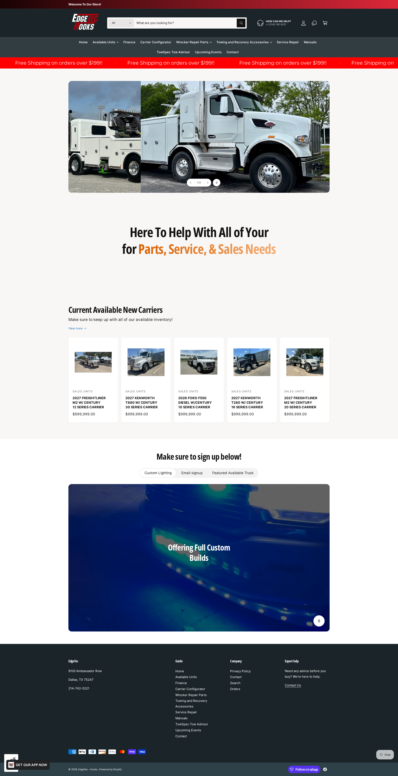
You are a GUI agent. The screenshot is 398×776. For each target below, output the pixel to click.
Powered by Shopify (110, 769)
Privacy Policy (240, 671)
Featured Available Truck (233, 473)
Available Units (104, 42)
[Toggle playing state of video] (319, 621)
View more (75, 328)
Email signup (191, 473)
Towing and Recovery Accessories (242, 42)
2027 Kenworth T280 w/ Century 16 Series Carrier (247, 402)
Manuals (181, 718)
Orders (235, 689)
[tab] (158, 473)
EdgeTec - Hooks (87, 769)
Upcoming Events (188, 730)
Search (235, 683)
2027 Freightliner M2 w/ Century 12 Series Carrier (89, 402)
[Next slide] (207, 182)
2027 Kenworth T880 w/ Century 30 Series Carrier (141, 402)
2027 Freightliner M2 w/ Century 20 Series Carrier (300, 402)
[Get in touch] (314, 23)
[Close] (14, 758)
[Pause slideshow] (216, 182)
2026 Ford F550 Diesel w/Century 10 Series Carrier (195, 402)
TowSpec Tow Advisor (191, 724)
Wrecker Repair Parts (192, 42)
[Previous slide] (190, 182)
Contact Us (293, 685)
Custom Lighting (158, 473)
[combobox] (190, 23)
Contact (181, 736)
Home (179, 671)
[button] (325, 23)
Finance (181, 683)
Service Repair (186, 712)
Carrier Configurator (190, 689)
